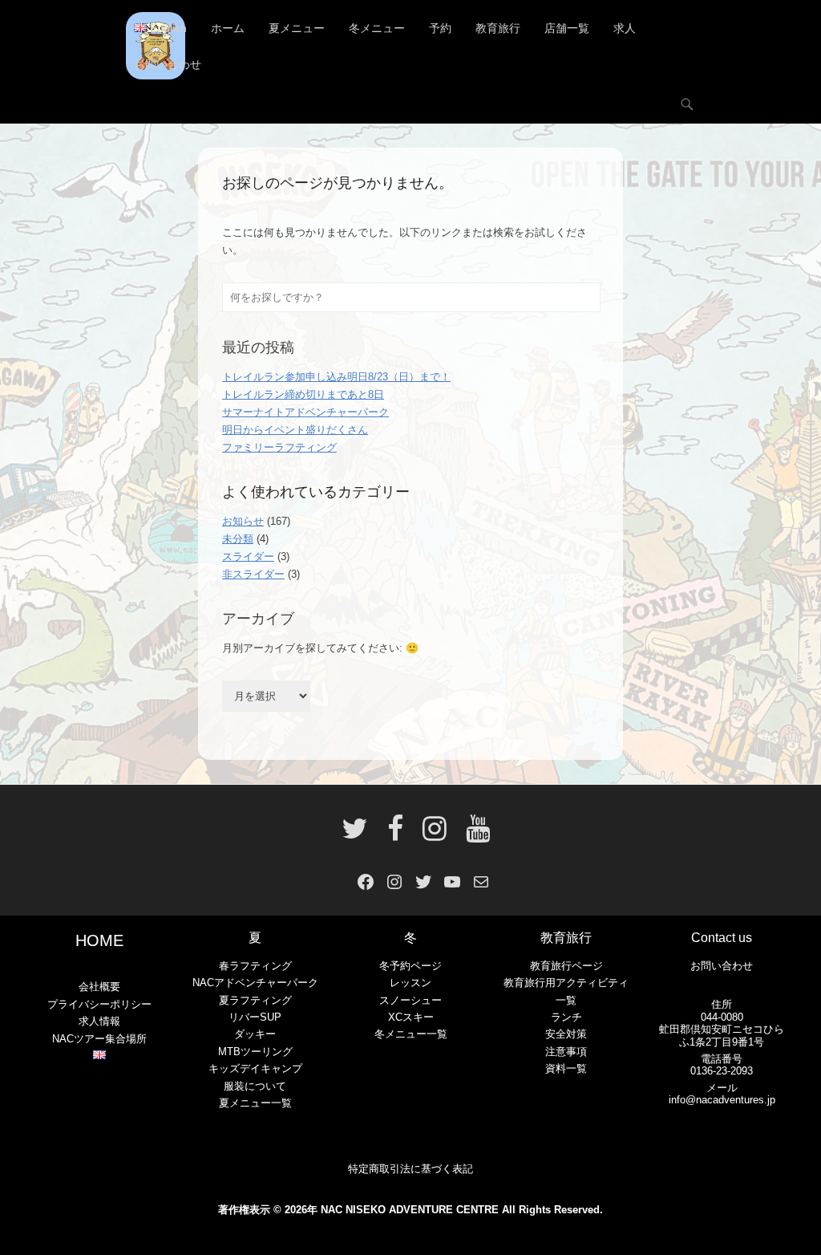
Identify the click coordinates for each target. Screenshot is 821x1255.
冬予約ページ (410, 966)
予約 (440, 28)
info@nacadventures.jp (722, 1100)
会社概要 (99, 987)
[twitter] (355, 835)
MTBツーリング (255, 1052)
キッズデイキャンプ (255, 1068)
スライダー (248, 556)
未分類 (237, 539)
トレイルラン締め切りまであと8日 (303, 394)
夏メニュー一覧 (255, 1103)
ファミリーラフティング (279, 447)
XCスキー (411, 1017)
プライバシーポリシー (99, 1004)
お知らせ (243, 521)
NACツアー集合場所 (99, 1039)
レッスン (410, 983)
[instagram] (434, 835)
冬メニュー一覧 (410, 1034)
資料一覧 (566, 1068)
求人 (624, 28)
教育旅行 (497, 28)
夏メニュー (297, 28)
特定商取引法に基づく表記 (410, 1169)
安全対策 (566, 1034)
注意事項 (566, 1052)
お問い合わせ (167, 64)
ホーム (228, 28)
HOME (99, 940)
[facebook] (395, 835)
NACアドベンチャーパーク (255, 983)
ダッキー (255, 1034)
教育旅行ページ (566, 966)
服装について (255, 1086)
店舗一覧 (566, 28)
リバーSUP (255, 1017)
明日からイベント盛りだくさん (295, 430)
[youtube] (473, 835)
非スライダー (253, 574)
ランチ (566, 1017)
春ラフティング (255, 966)
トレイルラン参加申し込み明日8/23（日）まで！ (336, 377)
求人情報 (99, 1021)
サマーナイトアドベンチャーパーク (305, 412)
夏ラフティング (255, 1000)
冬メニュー (377, 28)
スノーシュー (410, 1000)
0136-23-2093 (721, 1071)
